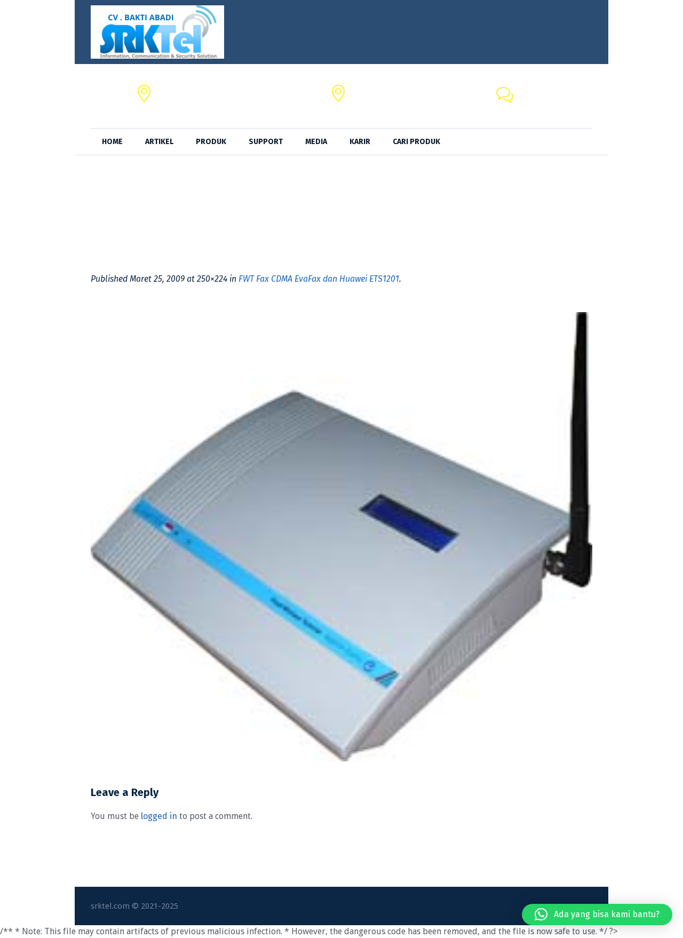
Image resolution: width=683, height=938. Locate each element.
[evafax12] (341, 536)
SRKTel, (365, 90)
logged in (159, 816)
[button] (597, 914)
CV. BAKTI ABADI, (189, 90)
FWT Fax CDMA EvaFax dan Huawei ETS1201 (319, 279)
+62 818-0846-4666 (555, 102)
